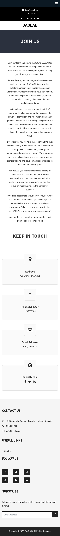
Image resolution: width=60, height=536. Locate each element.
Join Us (7, 451)
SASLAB (30, 25)
